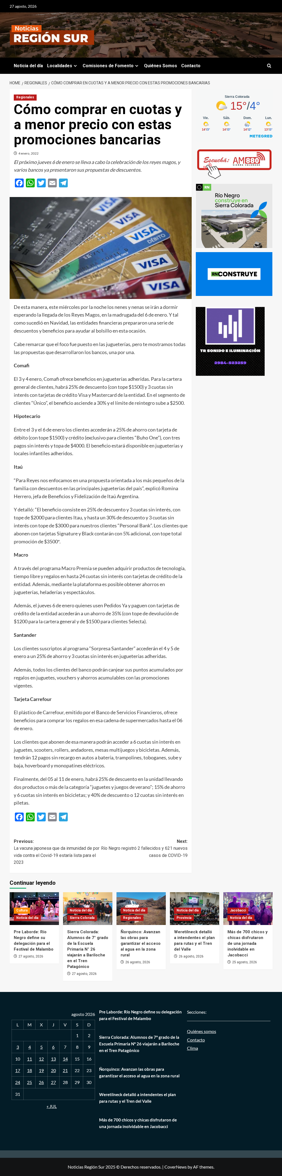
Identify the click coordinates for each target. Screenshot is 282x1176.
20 (53, 1070)
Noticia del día (28, 65)
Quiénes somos (201, 1031)
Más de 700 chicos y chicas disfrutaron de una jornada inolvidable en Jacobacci (247, 943)
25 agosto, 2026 (244, 962)
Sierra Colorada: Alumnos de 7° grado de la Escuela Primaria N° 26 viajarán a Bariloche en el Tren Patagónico (87, 949)
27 (53, 1082)
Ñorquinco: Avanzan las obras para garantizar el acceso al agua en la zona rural (141, 943)
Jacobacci (238, 910)
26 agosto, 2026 (137, 962)
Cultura (22, 910)
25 (29, 1082)
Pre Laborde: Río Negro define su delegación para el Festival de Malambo (140, 1015)
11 (29, 1058)
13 (53, 1058)
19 (41, 1070)
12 (41, 1058)
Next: (144, 848)
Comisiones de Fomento (108, 65)
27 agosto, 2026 (30, 956)
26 (41, 1082)
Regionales (25, 97)
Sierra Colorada (82, 918)
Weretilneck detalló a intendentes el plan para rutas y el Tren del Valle (137, 1098)
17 (17, 1070)
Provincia (184, 918)
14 (65, 1058)
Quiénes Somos (160, 65)
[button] (269, 66)
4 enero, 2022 (28, 153)
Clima (192, 1048)
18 (29, 1070)
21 (65, 1070)
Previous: (56, 852)
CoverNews (175, 1166)
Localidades (59, 65)
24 (17, 1082)
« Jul (52, 1106)
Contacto (190, 65)
